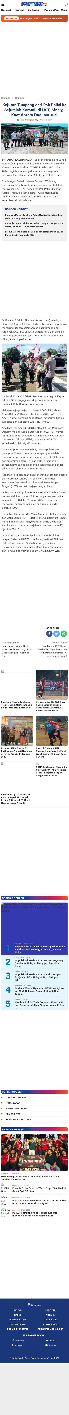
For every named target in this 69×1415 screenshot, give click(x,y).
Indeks (17, 1310)
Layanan (18, 958)
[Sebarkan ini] (49, 634)
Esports (4, 1174)
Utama (17, 971)
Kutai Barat (13, 1102)
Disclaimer (50, 1319)
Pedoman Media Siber (51, 1328)
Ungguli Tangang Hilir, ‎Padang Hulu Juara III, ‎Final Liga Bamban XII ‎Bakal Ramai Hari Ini (51, 752)
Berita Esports (13, 1129)
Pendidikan (20, 944)
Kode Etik (51, 1310)
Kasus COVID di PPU (17, 1108)
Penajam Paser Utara (18, 1119)
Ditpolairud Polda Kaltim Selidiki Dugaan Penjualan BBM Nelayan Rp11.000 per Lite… (38, 977)
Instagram (19, 1345)
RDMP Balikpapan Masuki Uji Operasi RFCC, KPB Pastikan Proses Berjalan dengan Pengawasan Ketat (51, 771)
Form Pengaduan (17, 1328)
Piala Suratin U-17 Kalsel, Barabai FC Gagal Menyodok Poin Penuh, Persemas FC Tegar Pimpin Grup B (52, 649)
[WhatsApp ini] (64, 634)
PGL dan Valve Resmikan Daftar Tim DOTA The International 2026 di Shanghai (39, 1202)
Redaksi (50, 1314)
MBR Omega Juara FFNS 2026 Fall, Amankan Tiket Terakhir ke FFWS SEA (30, 1178)
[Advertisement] (34, 59)
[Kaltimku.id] (34, 4)
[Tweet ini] (56, 634)
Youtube (52, 1345)
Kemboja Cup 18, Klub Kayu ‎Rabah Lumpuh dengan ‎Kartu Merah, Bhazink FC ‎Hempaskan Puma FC (34, 225)
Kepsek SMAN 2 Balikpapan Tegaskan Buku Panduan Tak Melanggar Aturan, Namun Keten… (40, 949)
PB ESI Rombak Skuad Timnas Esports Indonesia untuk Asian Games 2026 (34, 1214)
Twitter (52, 1340)
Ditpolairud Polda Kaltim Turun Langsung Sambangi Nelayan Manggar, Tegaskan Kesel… (39, 963)
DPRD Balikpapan (16, 1097)
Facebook (19, 1340)
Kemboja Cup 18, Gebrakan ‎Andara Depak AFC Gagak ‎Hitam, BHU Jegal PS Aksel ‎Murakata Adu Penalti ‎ (15, 798)
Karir (17, 1314)
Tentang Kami (17, 1324)
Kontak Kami (50, 1324)
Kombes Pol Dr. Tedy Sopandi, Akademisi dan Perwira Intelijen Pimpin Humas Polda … (39, 1005)
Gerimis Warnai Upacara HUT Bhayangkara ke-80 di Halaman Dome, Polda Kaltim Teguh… (39, 991)
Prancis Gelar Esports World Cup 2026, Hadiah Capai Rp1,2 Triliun (39, 1189)
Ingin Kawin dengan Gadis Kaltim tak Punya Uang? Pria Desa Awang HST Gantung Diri (16, 649)
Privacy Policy (17, 1319)
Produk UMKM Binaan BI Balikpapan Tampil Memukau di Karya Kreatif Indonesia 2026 (34, 233)
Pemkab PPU (13, 1113)
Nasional (19, 985)
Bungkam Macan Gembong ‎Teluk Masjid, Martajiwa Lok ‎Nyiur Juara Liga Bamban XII (33, 216)
